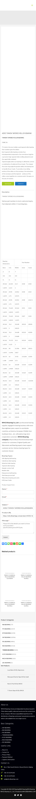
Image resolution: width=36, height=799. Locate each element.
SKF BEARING (6, 637)
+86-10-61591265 (9, 772)
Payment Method (7, 757)
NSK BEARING (6, 646)
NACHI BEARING (7, 658)
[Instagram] (21, 795)
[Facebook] (15, 795)
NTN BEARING (6, 633)
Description (5, 192)
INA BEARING (6, 624)
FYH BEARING (6, 629)
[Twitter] (18, 795)
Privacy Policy (6, 754)
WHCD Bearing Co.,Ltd (10, 422)
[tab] (18, 192)
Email (4, 497)
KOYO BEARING (7, 654)
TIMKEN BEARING (8, 650)
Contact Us (5, 752)
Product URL (6, 512)
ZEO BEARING (6, 662)
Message (5, 520)
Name (4, 489)
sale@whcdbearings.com (11, 779)
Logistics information (8, 759)
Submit (5, 537)
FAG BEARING (6, 641)
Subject (5, 505)
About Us (5, 750)
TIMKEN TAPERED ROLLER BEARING (13, 137)
